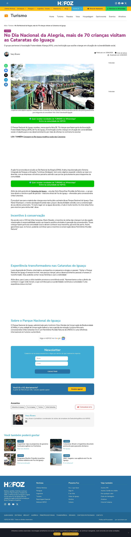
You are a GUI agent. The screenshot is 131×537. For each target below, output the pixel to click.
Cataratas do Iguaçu (39, 191)
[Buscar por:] (7, 3)
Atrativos (104, 499)
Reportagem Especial (43, 499)
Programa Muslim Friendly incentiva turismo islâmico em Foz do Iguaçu (31, 459)
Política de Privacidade (106, 520)
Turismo (47, 9)
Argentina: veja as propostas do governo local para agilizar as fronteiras (32, 445)
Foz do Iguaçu (31, 407)
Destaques (20, 9)
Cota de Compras (106, 502)
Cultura (71, 502)
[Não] (128, 533)
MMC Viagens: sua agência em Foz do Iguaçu (77, 459)
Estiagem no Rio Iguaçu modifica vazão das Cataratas (44, 137)
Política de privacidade (70, 534)
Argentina (40, 9)
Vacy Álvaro (15, 54)
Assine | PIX (104, 488)
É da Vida (72, 494)
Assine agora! (77, 389)
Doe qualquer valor (107, 494)
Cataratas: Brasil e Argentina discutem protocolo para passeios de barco (78, 445)
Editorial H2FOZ (41, 502)
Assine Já (76, 9)
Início (5, 26)
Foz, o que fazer (74, 488)
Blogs (66, 9)
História (71, 499)
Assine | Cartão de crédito (109, 491)
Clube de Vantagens (107, 496)
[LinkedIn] (26, 421)
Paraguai (31, 9)
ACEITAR (57, 534)
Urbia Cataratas (51, 407)
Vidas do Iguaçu (74, 496)
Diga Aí (71, 491)
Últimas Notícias (10, 9)
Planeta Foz (57, 9)
